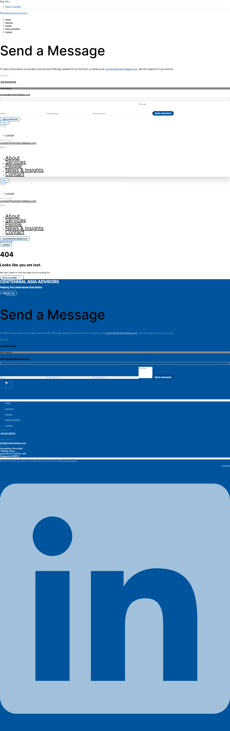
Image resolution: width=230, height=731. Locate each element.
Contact (8, 32)
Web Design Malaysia (68, 461)
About (8, 19)
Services (9, 23)
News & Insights (12, 29)
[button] (4, 123)
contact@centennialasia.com (121, 69)
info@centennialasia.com (13, 443)
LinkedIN (9, 135)
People (8, 26)
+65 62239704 (8, 82)
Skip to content (13, 6)
